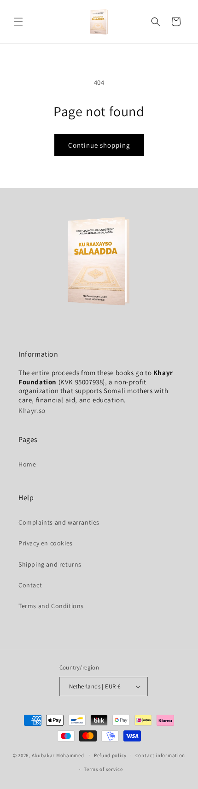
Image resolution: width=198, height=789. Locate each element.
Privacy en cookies (45, 543)
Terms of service (103, 769)
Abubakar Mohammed (58, 755)
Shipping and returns (50, 564)
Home (27, 464)
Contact (30, 585)
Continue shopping (99, 145)
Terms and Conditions (51, 606)
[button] (18, 22)
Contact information (160, 755)
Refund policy (110, 755)
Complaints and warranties (58, 522)
